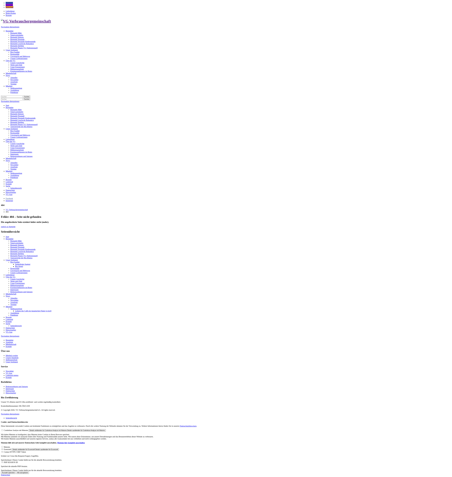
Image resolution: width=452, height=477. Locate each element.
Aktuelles (13, 163)
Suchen (26, 97)
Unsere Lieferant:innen (18, 137)
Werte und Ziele (16, 146)
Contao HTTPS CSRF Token (15, 452)
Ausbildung (14, 175)
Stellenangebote (16, 173)
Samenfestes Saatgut (22, 264)
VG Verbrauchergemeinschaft (17, 210)
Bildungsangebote (17, 150)
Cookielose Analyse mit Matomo (16, 430)
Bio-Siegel (19, 266)
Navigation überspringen (10, 27)
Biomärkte (9, 108)
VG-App (9, 194)
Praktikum (14, 178)
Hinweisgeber (11, 192)
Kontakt (9, 184)
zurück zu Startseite (8, 227)
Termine (13, 169)
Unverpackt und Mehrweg (20, 135)
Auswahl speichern (8, 473)
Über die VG (10, 141)
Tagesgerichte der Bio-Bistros (21, 127)
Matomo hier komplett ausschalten (71, 443)
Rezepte (9, 180)
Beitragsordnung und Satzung (21, 156)
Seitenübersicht (16, 188)
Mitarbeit (9, 171)
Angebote (14, 167)
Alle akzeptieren (22, 473)
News (8, 161)
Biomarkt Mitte (16, 110)
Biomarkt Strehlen (17, 122)
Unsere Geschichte (17, 144)
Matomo (7, 447)
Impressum (14, 154)
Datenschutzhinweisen (188, 426)
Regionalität (14, 133)
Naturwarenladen (16, 112)
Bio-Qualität (15, 131)
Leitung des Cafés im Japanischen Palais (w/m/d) (33, 311)
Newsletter (14, 165)
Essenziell (7, 449)
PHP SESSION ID (11, 462)
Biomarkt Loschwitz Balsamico (22, 120)
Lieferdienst (10, 139)
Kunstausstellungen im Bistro (21, 152)
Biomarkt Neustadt (17, 116)
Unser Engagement (17, 148)
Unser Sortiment (12, 129)
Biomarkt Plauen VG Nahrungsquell (24, 124)
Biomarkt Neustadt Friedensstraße (23, 118)
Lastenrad (9, 182)
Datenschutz (10, 190)
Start (7, 105)
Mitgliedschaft (11, 158)
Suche (8, 186)
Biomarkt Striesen (17, 114)
